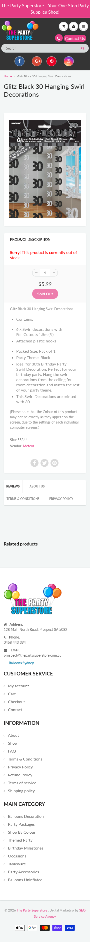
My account (18, 685)
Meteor (28, 446)
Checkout (16, 701)
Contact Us (75, 38)
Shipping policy (21, 790)
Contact (15, 709)
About (13, 735)
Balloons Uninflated (25, 879)
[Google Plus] (37, 61)
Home (8, 76)
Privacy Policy (61, 499)
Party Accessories (23, 871)
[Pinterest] (51, 61)
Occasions (17, 855)
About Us (37, 486)
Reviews (13, 486)
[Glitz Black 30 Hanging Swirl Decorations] (45, 169)
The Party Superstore (32, 910)
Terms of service (22, 782)
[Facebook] (19, 61)
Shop (12, 743)
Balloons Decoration (26, 816)
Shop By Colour (22, 832)
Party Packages (21, 824)
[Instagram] (69, 61)
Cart (12, 693)
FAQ (12, 751)
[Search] (82, 48)
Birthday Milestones (25, 848)
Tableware (17, 863)
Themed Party (20, 840)
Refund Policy (20, 774)
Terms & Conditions (23, 499)
